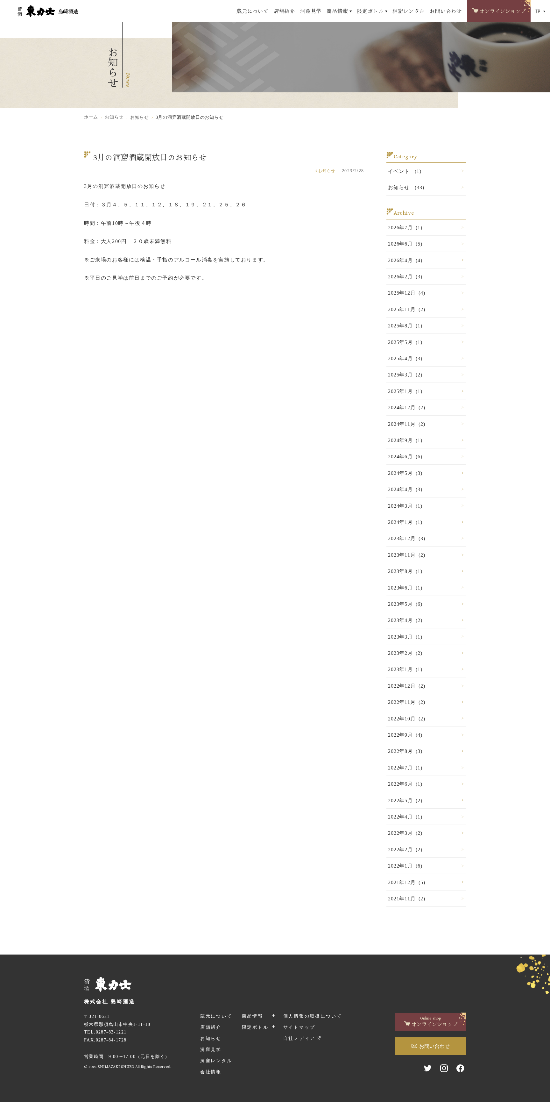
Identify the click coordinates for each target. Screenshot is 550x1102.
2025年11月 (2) (406, 309)
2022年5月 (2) (405, 800)
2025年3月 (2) (405, 374)
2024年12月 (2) (406, 407)
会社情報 (211, 1072)
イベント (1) (404, 171)
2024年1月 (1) (405, 522)
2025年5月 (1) (405, 342)
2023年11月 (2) (406, 555)
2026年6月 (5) (405, 244)
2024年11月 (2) (406, 424)
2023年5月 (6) (405, 604)
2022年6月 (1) (405, 784)
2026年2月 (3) (405, 276)
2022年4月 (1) (405, 816)
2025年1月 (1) (405, 391)
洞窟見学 (310, 11)
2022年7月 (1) (405, 767)
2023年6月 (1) (405, 587)
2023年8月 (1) (405, 571)
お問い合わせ (446, 11)
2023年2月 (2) (405, 653)
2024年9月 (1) (405, 440)
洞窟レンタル (408, 11)
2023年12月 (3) (406, 538)
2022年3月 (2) (405, 833)
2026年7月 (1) (405, 227)
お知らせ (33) (406, 187)
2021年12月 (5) (406, 882)
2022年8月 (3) (405, 751)
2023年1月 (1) (405, 669)
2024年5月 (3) (405, 473)
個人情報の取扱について (312, 1016)
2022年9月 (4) (405, 735)
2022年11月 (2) (406, 702)
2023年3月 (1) (405, 637)
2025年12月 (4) (406, 293)
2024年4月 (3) (405, 489)
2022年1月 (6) (405, 866)
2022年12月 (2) (406, 686)
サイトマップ (299, 1027)
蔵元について (252, 11)
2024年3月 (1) (405, 506)
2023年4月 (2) (405, 620)
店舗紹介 (284, 11)
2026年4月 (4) (405, 260)
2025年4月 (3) (405, 358)
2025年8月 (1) (405, 325)
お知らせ (211, 1038)
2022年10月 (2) (406, 718)
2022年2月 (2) (405, 849)
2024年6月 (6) (405, 456)
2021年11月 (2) (406, 898)
